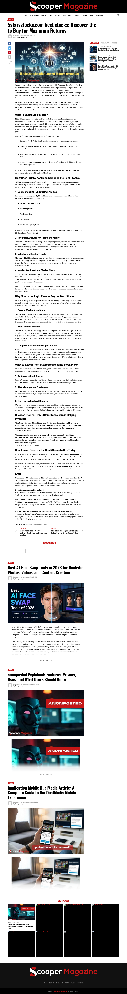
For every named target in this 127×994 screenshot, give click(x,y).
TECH (51, 15)
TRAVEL (91, 15)
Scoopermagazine (21, 37)
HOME (25, 15)
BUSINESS (57, 15)
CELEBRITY (44, 15)
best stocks (22, 289)
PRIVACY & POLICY (69, 983)
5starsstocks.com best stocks (37, 524)
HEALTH (77, 15)
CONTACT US (99, 15)
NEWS (64, 15)
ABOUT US (51, 983)
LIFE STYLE (84, 15)
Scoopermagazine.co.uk (60, 991)
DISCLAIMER (59, 983)
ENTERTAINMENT (34, 15)
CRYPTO (70, 15)
